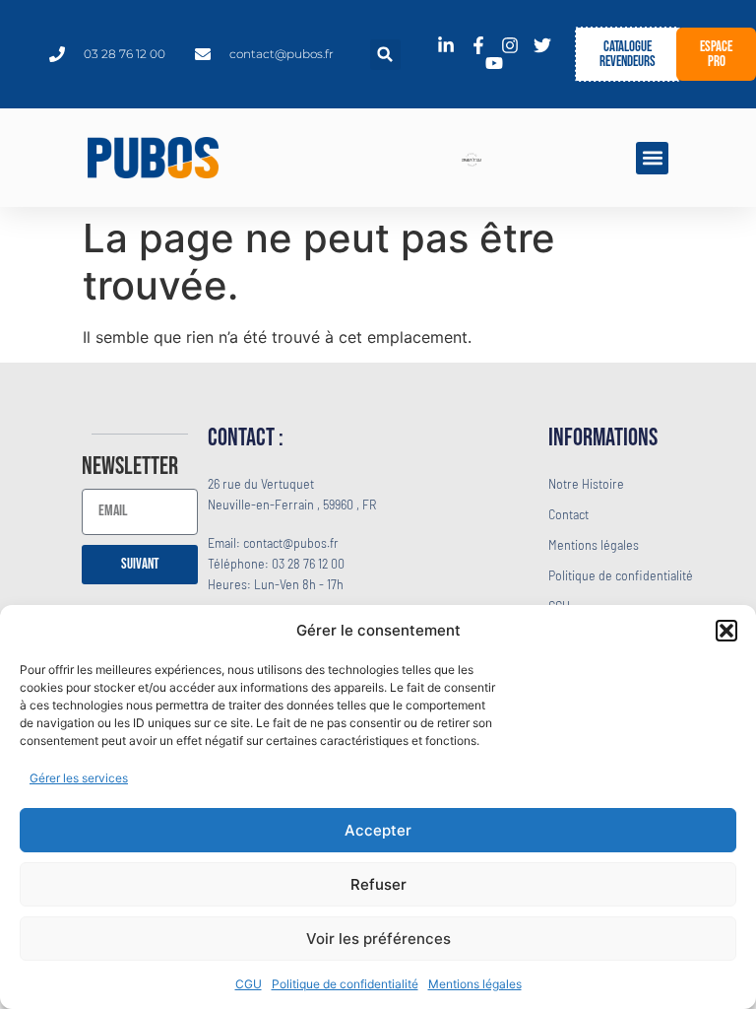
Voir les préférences (378, 938)
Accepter (378, 830)
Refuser (378, 884)
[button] (726, 630)
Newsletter (130, 468)
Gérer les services (79, 778)
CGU (248, 983)
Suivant (139, 564)
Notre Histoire (586, 483)
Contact (568, 513)
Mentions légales (475, 983)
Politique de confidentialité (345, 983)
